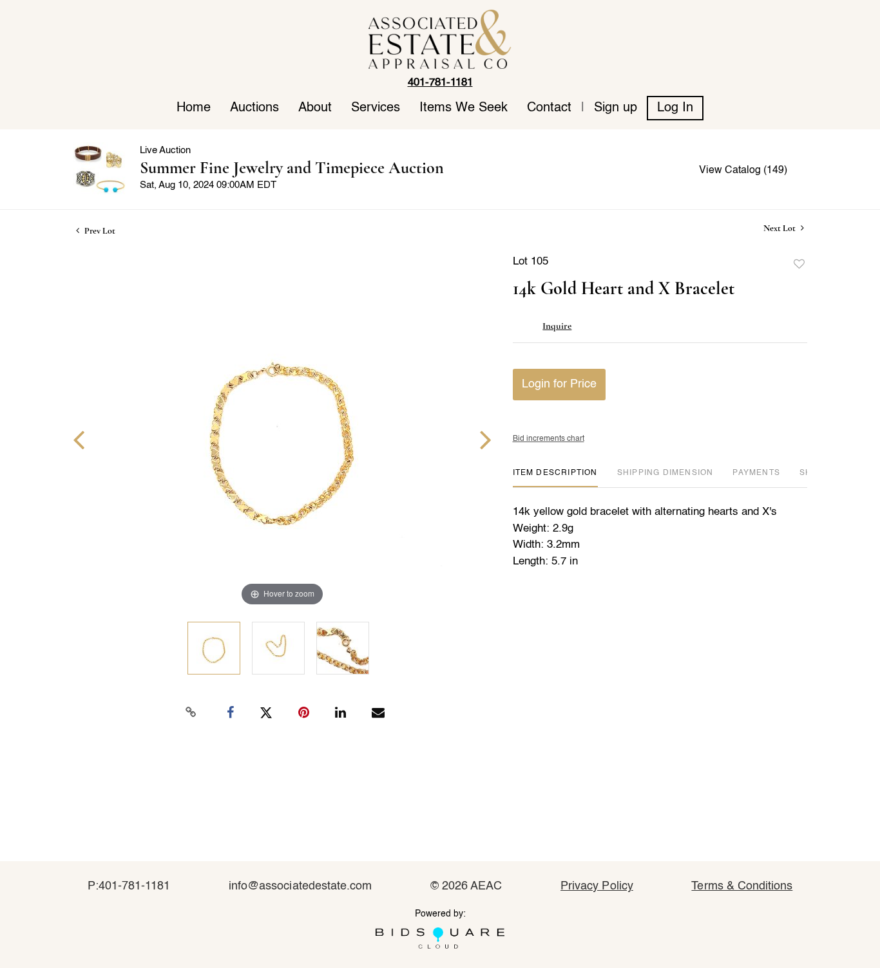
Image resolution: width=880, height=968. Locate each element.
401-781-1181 (440, 82)
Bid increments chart (548, 439)
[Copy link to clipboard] (191, 712)
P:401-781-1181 (129, 886)
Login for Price (559, 384)
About (315, 108)
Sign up (615, 108)
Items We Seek (463, 108)
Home (194, 108)
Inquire (556, 325)
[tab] (555, 478)
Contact (549, 108)
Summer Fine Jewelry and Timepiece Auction (292, 168)
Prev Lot (98, 230)
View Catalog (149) (743, 170)
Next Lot (780, 228)
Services (375, 108)
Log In (675, 108)
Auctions (254, 108)
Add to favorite (799, 264)
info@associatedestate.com (300, 886)
